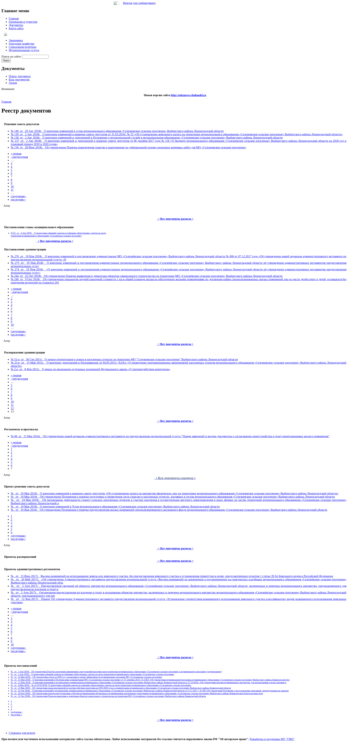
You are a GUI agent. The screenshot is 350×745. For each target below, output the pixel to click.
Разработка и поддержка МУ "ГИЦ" (272, 739)
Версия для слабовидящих (139, 3)
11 (12, 189)
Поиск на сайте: (11, 56)
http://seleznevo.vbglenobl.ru (188, 95)
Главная (6, 101)
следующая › (18, 196)
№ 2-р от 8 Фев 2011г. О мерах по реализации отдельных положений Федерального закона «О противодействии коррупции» (90, 369)
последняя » (18, 199)
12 (12, 408)
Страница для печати (22, 732)
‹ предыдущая (19, 156)
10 (12, 186)
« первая (16, 153)
